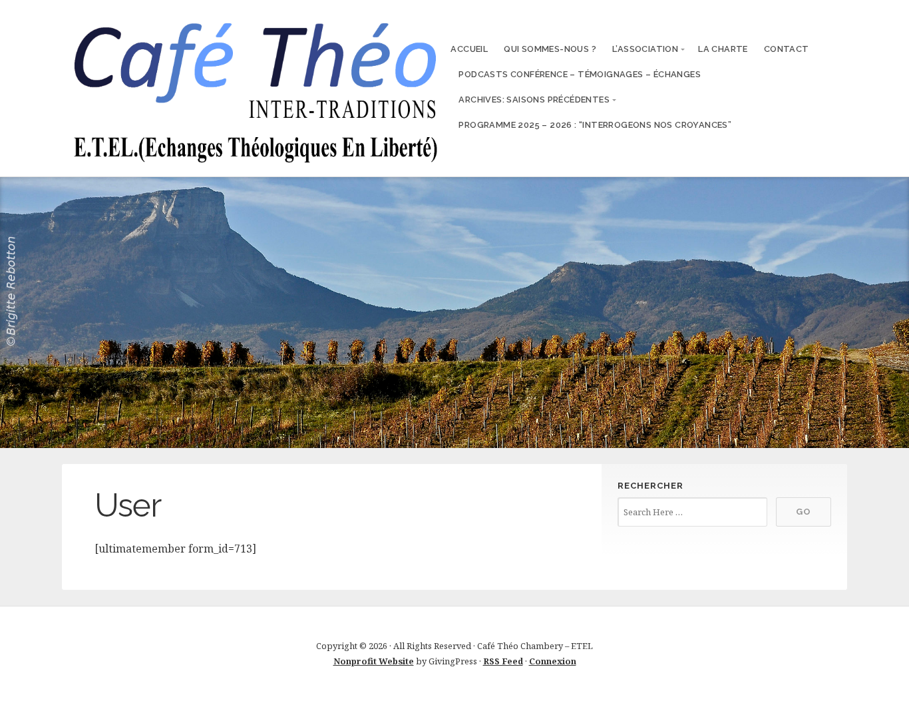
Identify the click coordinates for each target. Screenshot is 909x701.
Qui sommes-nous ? (550, 49)
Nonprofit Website (373, 661)
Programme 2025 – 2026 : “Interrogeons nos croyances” (594, 125)
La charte (723, 49)
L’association (645, 49)
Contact (786, 49)
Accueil (469, 49)
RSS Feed (503, 661)
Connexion (552, 661)
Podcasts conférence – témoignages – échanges (579, 74)
